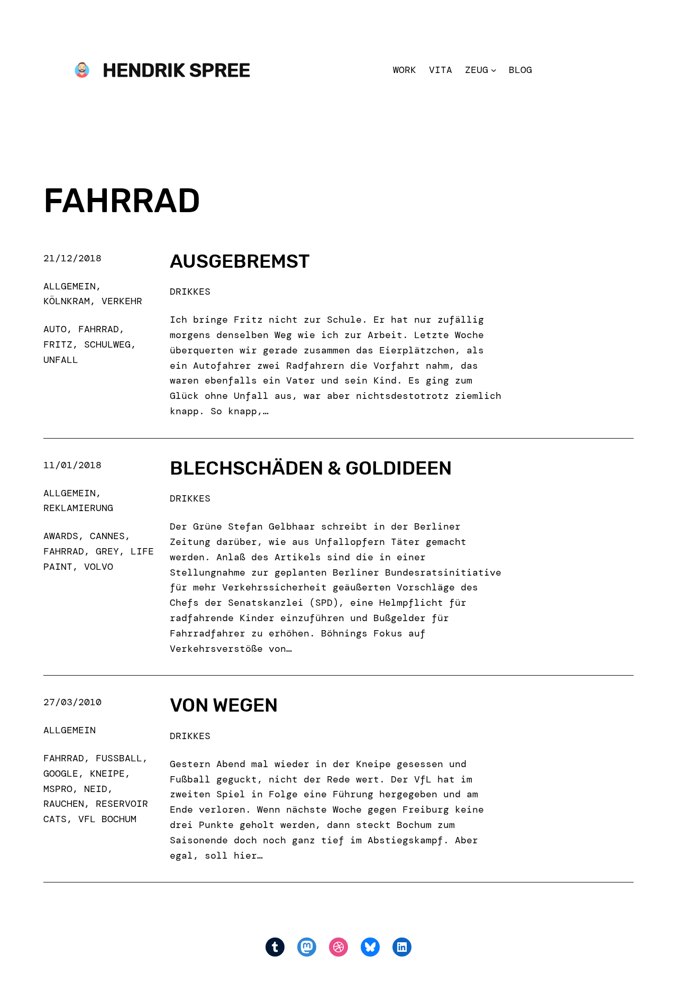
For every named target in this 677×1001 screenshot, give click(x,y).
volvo (98, 566)
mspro (57, 788)
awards (60, 536)
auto (55, 329)
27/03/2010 (72, 702)
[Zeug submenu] (494, 70)
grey (107, 551)
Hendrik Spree (176, 70)
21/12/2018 (72, 258)
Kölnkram (66, 301)
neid (95, 788)
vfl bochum (107, 819)
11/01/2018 (72, 465)
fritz (57, 344)
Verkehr (122, 301)
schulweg (107, 344)
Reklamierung (78, 508)
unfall (60, 359)
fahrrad (98, 329)
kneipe (107, 773)
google (60, 773)
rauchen (63, 803)
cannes (107, 536)
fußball (119, 758)
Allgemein (69, 286)
